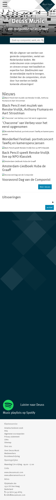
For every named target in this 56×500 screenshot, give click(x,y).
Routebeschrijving (12, 456)
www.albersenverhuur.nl (14, 475)
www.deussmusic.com (13, 472)
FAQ (6, 431)
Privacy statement (12, 436)
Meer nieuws (45, 187)
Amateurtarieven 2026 (13, 428)
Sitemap (7, 442)
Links (6, 439)
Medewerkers (10, 453)
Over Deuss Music (11, 450)
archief (49, 207)
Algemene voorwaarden (14, 434)
